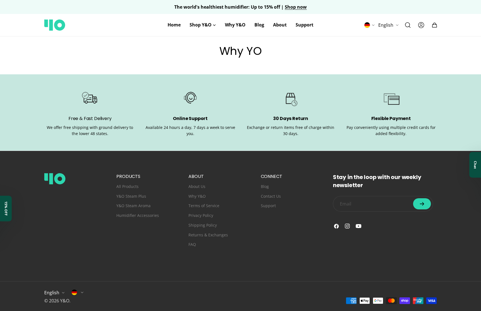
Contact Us (271, 196)
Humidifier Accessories (137, 215)
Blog (265, 186)
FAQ (192, 244)
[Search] (407, 25)
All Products (127, 186)
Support (268, 205)
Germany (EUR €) (78, 292)
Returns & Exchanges (208, 234)
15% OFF (6, 208)
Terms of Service (203, 205)
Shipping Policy (202, 225)
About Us (196, 186)
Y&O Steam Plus (131, 196)
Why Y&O (197, 196)
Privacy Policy (200, 215)
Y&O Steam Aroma (133, 205)
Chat (475, 165)
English (385, 25)
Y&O (64, 301)
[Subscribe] (422, 203)
